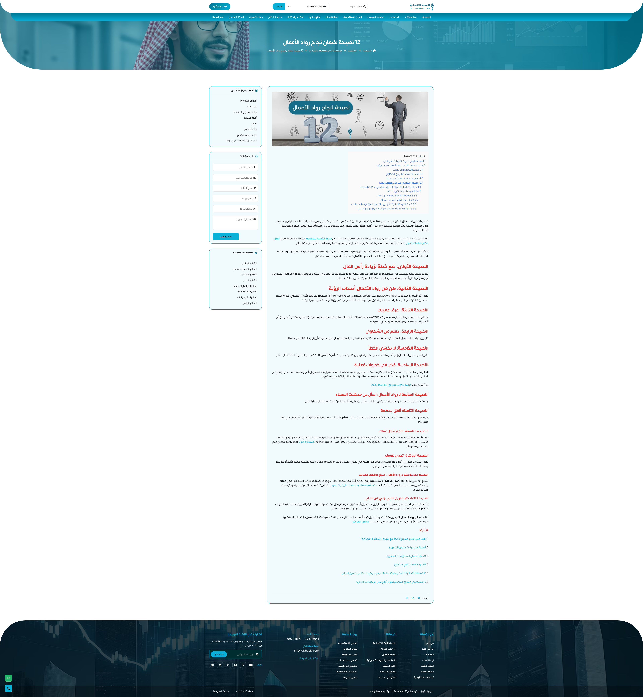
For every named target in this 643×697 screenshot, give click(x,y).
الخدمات (395, 17)
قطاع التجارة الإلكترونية (245, 286)
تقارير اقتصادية (349, 655)
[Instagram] (407, 598)
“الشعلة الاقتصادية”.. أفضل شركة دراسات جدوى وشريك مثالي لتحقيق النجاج (384, 573)
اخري (254, 123)
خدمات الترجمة (388, 672)
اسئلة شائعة (427, 666)
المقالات (352, 50)
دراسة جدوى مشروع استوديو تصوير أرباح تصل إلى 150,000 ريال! (391, 582)
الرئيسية (426, 17)
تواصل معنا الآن (360, 521)
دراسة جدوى (250, 129)
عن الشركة (412, 17)
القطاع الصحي (250, 280)
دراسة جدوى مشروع (247, 135)
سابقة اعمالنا (332, 17)
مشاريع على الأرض (347, 666)
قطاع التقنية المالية (247, 292)
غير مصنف (252, 106)
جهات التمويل (256, 17)
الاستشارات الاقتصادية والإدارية (325, 50)
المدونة (430, 655)
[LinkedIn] (413, 598)
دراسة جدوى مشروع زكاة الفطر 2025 (391, 385)
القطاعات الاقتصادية (347, 672)
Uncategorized (248, 101)
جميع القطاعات (314, 6)
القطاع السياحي (249, 275)
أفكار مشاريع (250, 118)
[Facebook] (212, 665)
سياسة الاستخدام (244, 691)
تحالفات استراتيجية (424, 677)
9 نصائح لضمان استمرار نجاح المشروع (406, 556)
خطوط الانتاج (275, 17)
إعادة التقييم (389, 666)
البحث (279, 7)
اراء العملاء (428, 660)
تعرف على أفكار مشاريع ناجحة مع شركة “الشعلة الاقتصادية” (393, 539)
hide (421, 156)
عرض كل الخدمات (387, 677)
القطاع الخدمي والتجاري (245, 269)
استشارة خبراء (306, 442)
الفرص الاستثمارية (352, 17)
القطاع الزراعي (250, 303)
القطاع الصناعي (249, 263)
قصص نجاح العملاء (347, 660)
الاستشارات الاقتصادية (384, 643)
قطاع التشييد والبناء (247, 297)
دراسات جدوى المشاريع (245, 112)
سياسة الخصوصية (221, 691)
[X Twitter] (419, 598)
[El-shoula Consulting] (422, 7)
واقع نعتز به (314, 17)
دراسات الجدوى (376, 17)
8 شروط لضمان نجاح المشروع (410, 564)
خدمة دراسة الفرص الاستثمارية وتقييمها (354, 485)
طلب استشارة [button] (220, 7)
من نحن (430, 643)
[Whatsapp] (8, 678)
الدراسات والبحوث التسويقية (381, 660)
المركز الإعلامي (236, 17)
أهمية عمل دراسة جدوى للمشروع (407, 547)
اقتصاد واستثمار (295, 17)
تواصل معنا (218, 17)
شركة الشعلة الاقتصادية (318, 238)
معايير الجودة (350, 677)
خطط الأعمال (389, 655)
